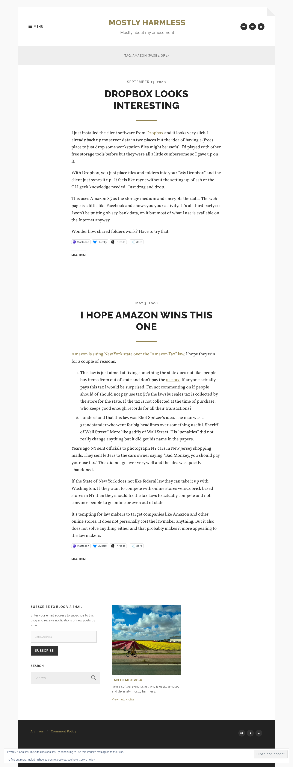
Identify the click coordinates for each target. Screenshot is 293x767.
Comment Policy (63, 731)
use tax (173, 380)
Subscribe (44, 650)
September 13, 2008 (146, 82)
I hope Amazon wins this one (146, 320)
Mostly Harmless (147, 22)
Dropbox (154, 133)
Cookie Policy (87, 759)
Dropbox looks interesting (146, 99)
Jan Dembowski (128, 680)
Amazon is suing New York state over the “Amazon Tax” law (127, 354)
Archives (37, 731)
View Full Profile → (125, 699)
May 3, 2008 (146, 303)
